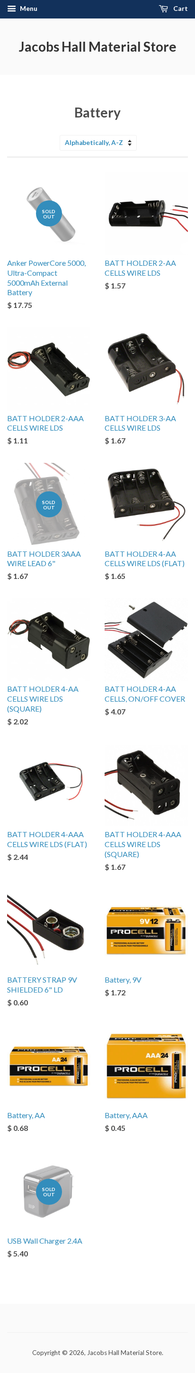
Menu (27, 8)
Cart (180, 8)
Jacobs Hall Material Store (98, 46)
